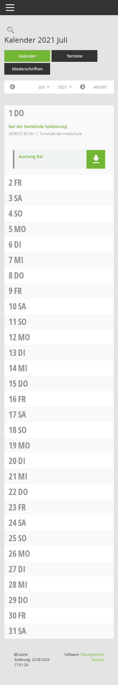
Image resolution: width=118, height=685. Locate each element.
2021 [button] (63, 87)
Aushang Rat (31, 156)
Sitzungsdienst (92, 657)
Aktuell (100, 87)
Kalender (27, 56)
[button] (95, 159)
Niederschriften (27, 69)
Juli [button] (42, 87)
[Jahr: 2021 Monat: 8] (82, 87)
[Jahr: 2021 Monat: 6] (12, 87)
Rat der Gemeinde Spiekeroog (38, 126)
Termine (74, 56)
